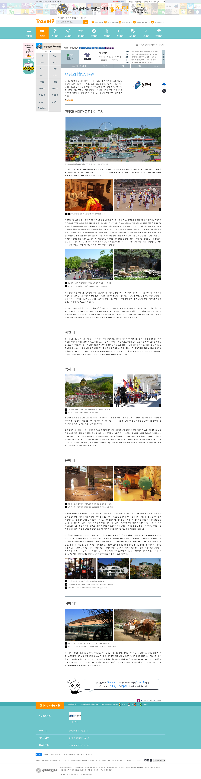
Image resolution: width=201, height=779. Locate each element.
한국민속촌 (110, 57)
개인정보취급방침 (55, 760)
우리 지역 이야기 (78, 66)
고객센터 (66, 760)
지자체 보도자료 (116, 760)
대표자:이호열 (78, 767)
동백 (79, 18)
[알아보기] (42, 33)
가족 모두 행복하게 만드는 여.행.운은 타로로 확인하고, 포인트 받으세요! (68, 754)
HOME (38, 760)
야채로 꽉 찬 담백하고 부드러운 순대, (143, 59)
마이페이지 (146, 2)
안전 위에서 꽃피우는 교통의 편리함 (143, 57)
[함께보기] (158, 33)
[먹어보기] (55, 33)
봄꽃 (59, 18)
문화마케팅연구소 (66, 767)
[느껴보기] (132, 33)
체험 (156, 66)
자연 (105, 66)
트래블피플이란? (71, 704)
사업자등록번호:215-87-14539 (95, 767)
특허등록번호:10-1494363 (115, 767)
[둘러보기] (68, 33)
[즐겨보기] (81, 33)
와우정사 (118, 57)
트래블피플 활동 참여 (102, 760)
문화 (139, 66)
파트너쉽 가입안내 (87, 760)
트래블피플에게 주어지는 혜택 (89, 704)
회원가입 (138, 2)
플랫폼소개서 (75, 760)
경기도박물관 (105, 60)
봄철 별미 (73, 18)
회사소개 (45, 760)
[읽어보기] (119, 33)
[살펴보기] (145, 33)
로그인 (130, 2)
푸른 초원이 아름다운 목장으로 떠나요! (144, 51)
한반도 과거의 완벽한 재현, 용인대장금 (144, 54)
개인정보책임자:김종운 (152, 767)
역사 (122, 66)
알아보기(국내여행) (148, 45)
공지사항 (39, 754)
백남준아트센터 (104, 57)
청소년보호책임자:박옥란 (134, 767)
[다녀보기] (94, 33)
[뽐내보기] (106, 33)
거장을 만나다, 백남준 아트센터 (142, 62)
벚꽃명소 (65, 18)
